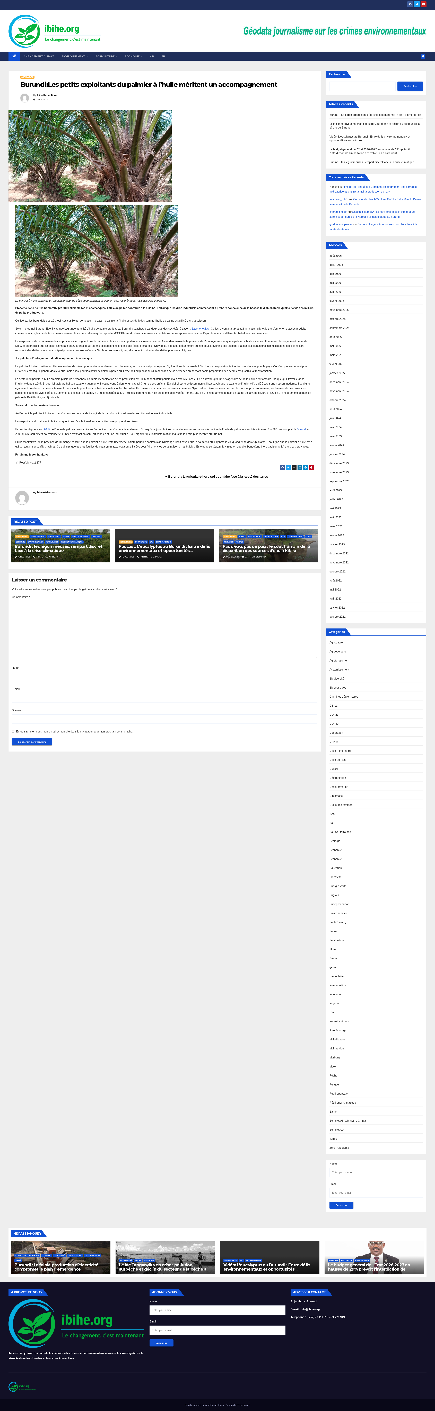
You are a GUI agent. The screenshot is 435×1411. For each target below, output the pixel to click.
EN (163, 56)
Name (333, 1163)
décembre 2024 (339, 382)
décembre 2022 (339, 553)
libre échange (337, 1030)
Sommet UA (336, 1129)
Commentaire (21, 597)
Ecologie (96, 537)
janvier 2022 (337, 607)
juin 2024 (335, 418)
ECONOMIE (132, 56)
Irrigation (228, 542)
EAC (332, 813)
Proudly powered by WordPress (200, 1405)
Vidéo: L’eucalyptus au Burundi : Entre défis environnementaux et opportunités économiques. (266, 1269)
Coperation (336, 732)
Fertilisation (52, 542)
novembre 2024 (339, 391)
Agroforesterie (338, 660)
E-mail (16, 689)
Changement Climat (39, 56)
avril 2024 (335, 427)
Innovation (335, 994)
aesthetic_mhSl (338, 199)
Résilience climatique (72, 542)
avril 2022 (335, 598)
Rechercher (337, 74)
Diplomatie (336, 795)
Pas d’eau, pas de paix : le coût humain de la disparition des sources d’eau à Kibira (266, 548)
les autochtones (339, 1021)
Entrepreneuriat (339, 904)
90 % (47, 429)
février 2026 (336, 300)
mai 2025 (335, 346)
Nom (15, 667)
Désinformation (338, 786)
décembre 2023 (339, 463)
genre (333, 967)
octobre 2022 (337, 571)
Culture (333, 768)
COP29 (334, 714)
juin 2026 (335, 273)
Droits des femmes (340, 804)
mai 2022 (335, 589)
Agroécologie (38, 537)
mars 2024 (336, 436)
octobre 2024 (337, 400)
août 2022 (335, 580)
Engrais (334, 895)
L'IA (331, 1012)
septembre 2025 (339, 327)
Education (335, 868)
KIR (152, 56)
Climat (66, 537)
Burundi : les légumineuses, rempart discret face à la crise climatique (58, 548)
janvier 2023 (337, 544)
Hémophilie (336, 976)
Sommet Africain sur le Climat (347, 1120)
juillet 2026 (336, 264)
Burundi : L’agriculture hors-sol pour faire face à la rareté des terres (217, 476)
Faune (333, 931)
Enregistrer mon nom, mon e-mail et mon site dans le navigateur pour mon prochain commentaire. (74, 731)
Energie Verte (337, 886)
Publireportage (338, 1093)
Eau (151, 542)
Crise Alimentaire (80, 537)
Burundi (301, 429)
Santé (333, 1111)
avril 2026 (335, 291)
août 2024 (335, 409)
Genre (333, 958)
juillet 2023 (336, 499)
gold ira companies (340, 224)
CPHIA (333, 741)
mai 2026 (335, 282)
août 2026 (335, 255)
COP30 (334, 723)
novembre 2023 (339, 472)
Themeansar (243, 1405)
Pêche (333, 1075)
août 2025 (335, 337)
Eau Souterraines (340, 832)
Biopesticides (337, 687)
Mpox (332, 1066)
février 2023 (336, 535)
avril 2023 (335, 517)
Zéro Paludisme (339, 1147)
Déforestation (271, 537)
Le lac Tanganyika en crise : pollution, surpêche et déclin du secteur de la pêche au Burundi (164, 1269)
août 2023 (335, 490)
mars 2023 (336, 526)
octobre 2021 (337, 616)
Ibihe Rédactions (47, 95)
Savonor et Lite (200, 328)
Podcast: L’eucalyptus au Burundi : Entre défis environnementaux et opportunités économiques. (164, 550)
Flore (308, 537)
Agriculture (105, 56)
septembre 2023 (339, 481)
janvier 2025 (337, 373)
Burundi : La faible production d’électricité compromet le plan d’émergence (375, 114)
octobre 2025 (337, 318)
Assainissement (339, 669)
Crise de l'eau (254, 537)
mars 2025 (336, 355)
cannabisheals (338, 211)
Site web (17, 710)
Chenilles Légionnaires (343, 696)
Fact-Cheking (337, 922)
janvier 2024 (337, 454)
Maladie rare (337, 1039)
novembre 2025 (339, 309)
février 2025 (336, 364)
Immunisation (337, 985)
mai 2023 (335, 508)
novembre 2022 (339, 562)
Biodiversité (54, 537)
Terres (239, 542)
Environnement (74, 56)
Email (332, 1184)
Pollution (335, 1084)
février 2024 (336, 445)
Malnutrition (336, 1048)
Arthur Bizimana (151, 557)
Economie (20, 542)
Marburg (334, 1057)
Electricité (335, 877)
